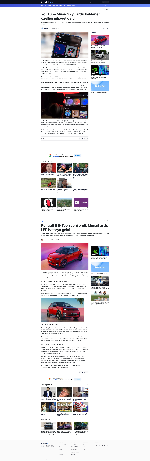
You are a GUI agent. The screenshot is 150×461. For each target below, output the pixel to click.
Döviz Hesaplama (74, 449)
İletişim (84, 447)
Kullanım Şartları (86, 451)
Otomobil (49, 5)
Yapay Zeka (43, 5)
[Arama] (105, 5)
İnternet (43, 9)
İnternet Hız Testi (74, 444)
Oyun (64, 5)
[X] (96, 445)
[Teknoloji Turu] (47, 2)
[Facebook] (82, 138)
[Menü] (108, 5)
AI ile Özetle (106, 9)
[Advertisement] (64, 146)
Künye (84, 446)
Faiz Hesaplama (74, 447)
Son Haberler (61, 446)
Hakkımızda (85, 444)
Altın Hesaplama (74, 451)
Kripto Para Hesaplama (75, 452)
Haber (42, 221)
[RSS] (108, 445)
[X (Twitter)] (80, 138)
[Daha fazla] (87, 138)
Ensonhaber (61, 454)
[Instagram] (99, 445)
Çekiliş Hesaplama (74, 446)
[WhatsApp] (85, 138)
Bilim (54, 5)
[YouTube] (105, 445)
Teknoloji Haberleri (62, 444)
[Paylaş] (108, 28)
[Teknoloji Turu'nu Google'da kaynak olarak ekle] (64, 155)
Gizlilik (84, 449)
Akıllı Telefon (59, 5)
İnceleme (69, 5)
